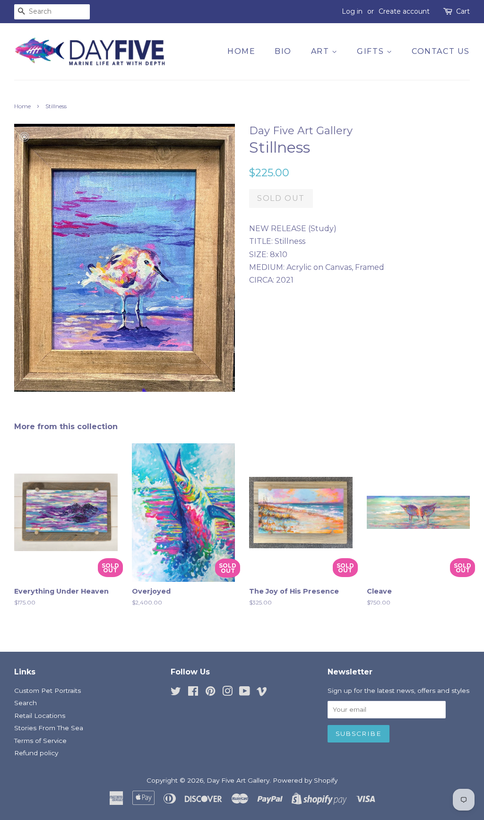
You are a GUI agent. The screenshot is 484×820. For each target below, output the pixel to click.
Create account (404, 11)
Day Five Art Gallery (238, 780)
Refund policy (36, 753)
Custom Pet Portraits (47, 690)
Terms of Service (40, 740)
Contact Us (441, 51)
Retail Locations (39, 715)
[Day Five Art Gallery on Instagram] (227, 693)
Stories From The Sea (48, 728)
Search (25, 703)
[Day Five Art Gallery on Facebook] (193, 693)
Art (321, 51)
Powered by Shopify (305, 780)
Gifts (372, 51)
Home (241, 51)
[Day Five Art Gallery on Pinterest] (210, 693)
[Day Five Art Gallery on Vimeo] (262, 693)
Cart (463, 11)
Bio (283, 51)
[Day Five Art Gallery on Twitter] (176, 693)
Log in (352, 11)
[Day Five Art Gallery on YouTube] (244, 693)
